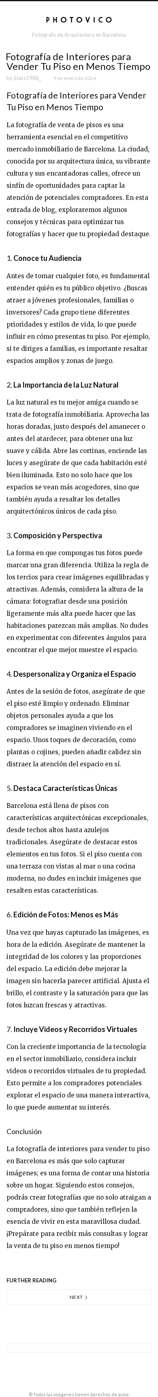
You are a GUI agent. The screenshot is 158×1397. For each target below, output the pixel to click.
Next (77, 1297)
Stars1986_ (27, 78)
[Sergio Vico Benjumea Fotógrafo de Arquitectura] (79, 19)
